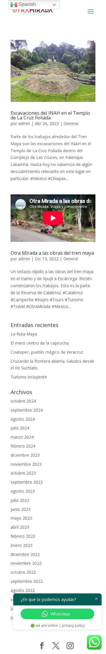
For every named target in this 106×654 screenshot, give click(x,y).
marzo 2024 (22, 437)
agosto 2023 (23, 491)
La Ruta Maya (24, 334)
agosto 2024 (23, 419)
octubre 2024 (23, 401)
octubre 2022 (23, 572)
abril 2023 (20, 527)
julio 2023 (20, 500)
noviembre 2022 (26, 563)
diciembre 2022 (25, 554)
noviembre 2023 (26, 464)
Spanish (26, 4)
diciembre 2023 (25, 455)
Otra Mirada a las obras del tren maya (52, 253)
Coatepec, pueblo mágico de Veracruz (47, 352)
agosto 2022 (23, 590)
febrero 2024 (23, 446)
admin (24, 123)
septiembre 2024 (27, 410)
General (71, 123)
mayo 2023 (21, 518)
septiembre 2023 (27, 482)
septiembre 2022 (27, 581)
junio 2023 (21, 509)
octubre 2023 (23, 473)
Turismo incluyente (29, 377)
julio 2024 (20, 428)
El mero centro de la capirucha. (40, 343)
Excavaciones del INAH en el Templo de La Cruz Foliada (50, 115)
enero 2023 (21, 545)
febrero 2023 (23, 536)
